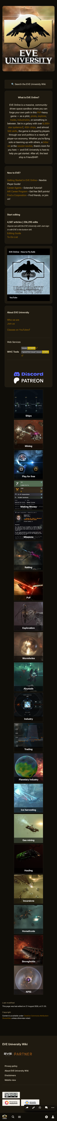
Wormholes (28, 658)
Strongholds (28, 961)
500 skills (12, 131)
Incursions (28, 900)
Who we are (13, 319)
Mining (28, 446)
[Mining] (28, 434)
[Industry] (28, 705)
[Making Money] (28, 495)
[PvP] (28, 586)
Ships (29, 415)
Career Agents (14, 187)
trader (13, 119)
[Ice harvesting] (28, 798)
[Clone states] (28, 464)
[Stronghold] (28, 949)
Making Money (28, 506)
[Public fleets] (28, 980)
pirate (34, 116)
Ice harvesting (28, 810)
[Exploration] (28, 616)
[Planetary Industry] (28, 767)
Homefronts (28, 931)
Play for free (28, 476)
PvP (39, 112)
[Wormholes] (28, 646)
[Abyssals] (28, 676)
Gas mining (28, 840)
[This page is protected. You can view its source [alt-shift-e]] (33, 1108)
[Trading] (28, 735)
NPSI (28, 991)
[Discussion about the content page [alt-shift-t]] (46, 1108)
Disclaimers (10, 1075)
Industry (28, 719)
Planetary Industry (28, 779)
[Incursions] (28, 889)
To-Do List (12, 237)
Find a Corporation (16, 195)
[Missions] (28, 525)
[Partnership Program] (18, 1054)
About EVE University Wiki (17, 1071)
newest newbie (24, 146)
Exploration (28, 628)
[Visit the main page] (5, 1117)
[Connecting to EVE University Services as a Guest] (28, 374)
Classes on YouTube (17, 329)
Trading (28, 749)
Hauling (28, 870)
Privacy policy (11, 1066)
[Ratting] (28, 555)
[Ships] (28, 404)
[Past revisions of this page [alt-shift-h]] (40, 1108)
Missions (28, 537)
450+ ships (30, 127)
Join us (11, 323)
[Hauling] (28, 858)
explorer (42, 116)
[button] (28, 275)
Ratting (28, 567)
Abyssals (28, 688)
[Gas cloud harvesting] (28, 828)
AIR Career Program (17, 191)
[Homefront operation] (28, 919)
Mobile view (10, 1080)
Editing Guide (14, 233)
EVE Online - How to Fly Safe (22, 252)
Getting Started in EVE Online (22, 180)
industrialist (23, 119)
